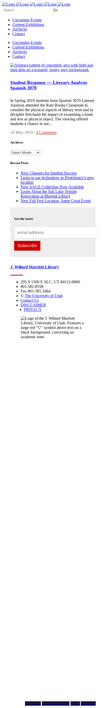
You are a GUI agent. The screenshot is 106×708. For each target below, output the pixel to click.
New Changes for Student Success (49, 173)
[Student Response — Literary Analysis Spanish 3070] (53, 70)
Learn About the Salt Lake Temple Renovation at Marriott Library (49, 193)
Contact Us (30, 300)
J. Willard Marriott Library (34, 267)
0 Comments (46, 132)
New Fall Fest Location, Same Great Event (56, 201)
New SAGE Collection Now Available (52, 187)
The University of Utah (44, 296)
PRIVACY (33, 309)
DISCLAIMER (33, 305)
